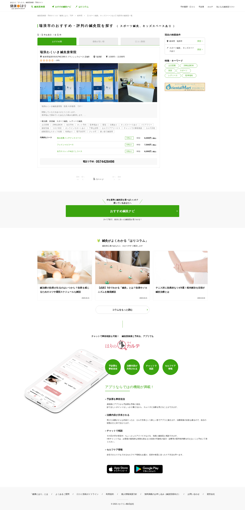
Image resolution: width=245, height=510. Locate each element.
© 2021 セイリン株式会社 (122, 504)
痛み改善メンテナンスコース (69, 138)
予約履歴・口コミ (187, 7)
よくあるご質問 (62, 494)
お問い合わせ (193, 494)
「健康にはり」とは (39, 494)
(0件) (58, 60)
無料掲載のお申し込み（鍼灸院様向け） (162, 494)
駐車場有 (189, 75)
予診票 (201, 7)
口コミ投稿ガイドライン (88, 494)
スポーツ (183, 70)
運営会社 (211, 494)
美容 (170, 70)
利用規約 (110, 494)
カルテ (210, 7)
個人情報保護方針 (129, 494)
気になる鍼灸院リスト (225, 7)
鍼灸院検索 (39, 7)
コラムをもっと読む (122, 310)
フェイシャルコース (65, 145)
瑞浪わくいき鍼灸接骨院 (58, 52)
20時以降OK (189, 65)
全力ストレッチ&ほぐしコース (69, 151)
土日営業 (172, 65)
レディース (173, 75)
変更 (199, 41)
